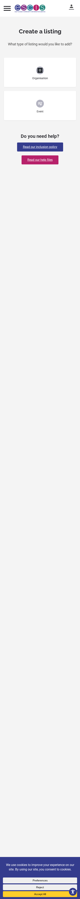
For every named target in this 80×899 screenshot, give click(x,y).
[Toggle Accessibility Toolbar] (73, 891)
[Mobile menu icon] (7, 8)
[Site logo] (30, 8)
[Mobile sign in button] (73, 6)
